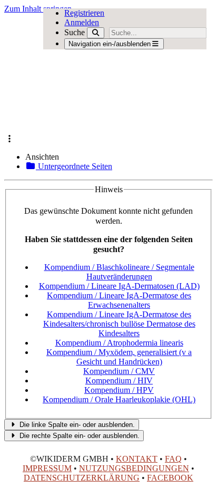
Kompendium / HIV (119, 380)
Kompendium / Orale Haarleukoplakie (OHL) (119, 399)
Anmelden (81, 22)
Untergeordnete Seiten (74, 166)
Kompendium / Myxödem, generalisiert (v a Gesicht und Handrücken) (119, 357)
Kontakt (136, 458)
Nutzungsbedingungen (134, 468)
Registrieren (84, 12)
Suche (74, 32)
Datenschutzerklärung (82, 477)
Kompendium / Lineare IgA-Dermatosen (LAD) (119, 286)
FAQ (173, 458)
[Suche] (95, 32)
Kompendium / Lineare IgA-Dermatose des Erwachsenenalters (119, 300)
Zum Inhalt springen (38, 8)
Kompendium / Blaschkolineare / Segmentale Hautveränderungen (119, 272)
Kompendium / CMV (119, 371)
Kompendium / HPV (119, 390)
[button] (9, 138)
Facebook (170, 477)
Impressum (47, 468)
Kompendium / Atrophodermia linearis (119, 342)
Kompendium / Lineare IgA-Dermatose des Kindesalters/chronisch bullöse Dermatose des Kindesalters (119, 324)
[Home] (87, 74)
